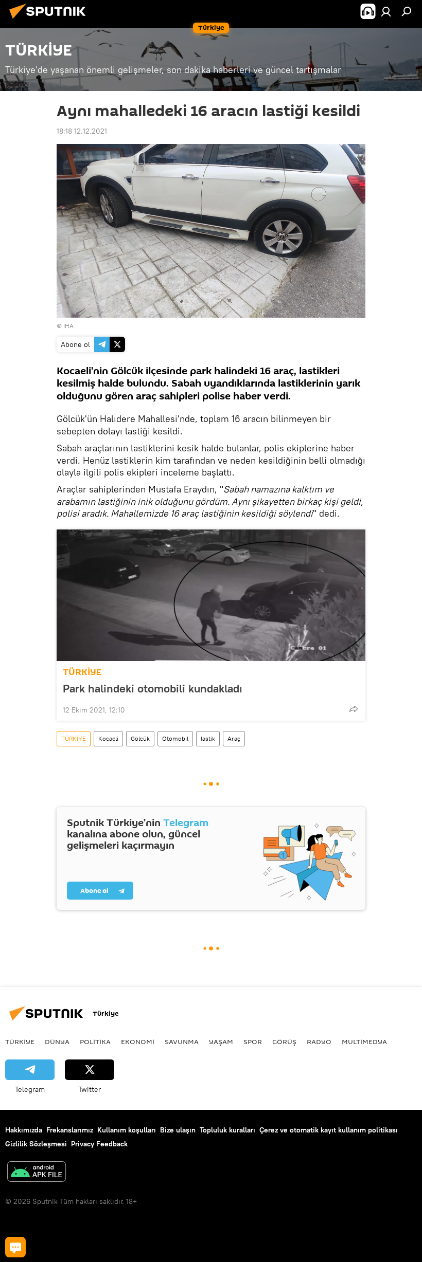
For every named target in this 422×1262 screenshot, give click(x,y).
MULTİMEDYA (364, 1041)
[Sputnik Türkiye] (50, 20)
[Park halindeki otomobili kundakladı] (211, 595)
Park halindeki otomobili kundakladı (152, 688)
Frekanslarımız (69, 1130)
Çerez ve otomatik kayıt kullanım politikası (328, 1130)
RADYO (319, 1041)
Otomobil (175, 738)
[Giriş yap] (386, 11)
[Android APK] (37, 1172)
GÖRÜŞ (284, 1041)
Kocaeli (108, 738)
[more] (353, 709)
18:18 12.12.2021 (82, 131)
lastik (208, 738)
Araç (233, 738)
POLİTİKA (95, 1041)
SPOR (252, 1041)
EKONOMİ (137, 1041)
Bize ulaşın (178, 1130)
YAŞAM (221, 1041)
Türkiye (19, 1041)
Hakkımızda (23, 1130)
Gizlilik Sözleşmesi (36, 1143)
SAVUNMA (182, 1041)
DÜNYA (57, 1041)
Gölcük (140, 738)
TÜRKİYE (82, 672)
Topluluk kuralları (227, 1130)
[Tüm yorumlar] (15, 1247)
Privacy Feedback (99, 1143)
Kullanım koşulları (126, 1130)
